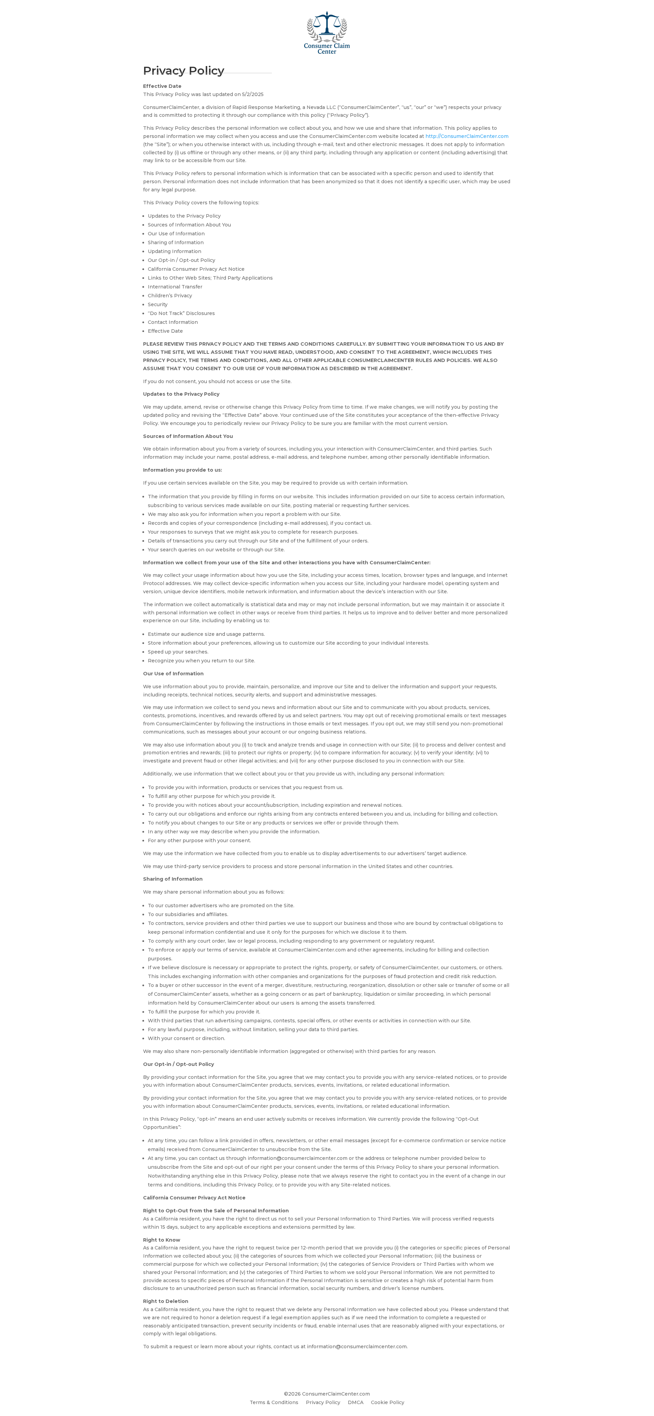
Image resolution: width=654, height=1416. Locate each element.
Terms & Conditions (274, 1402)
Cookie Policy (387, 1402)
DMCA (355, 1402)
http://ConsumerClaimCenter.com (467, 136)
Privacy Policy (323, 1402)
